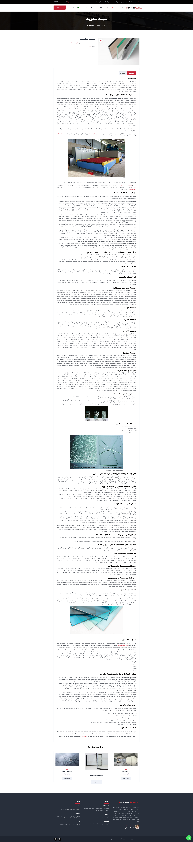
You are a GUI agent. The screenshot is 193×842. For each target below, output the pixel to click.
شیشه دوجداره (76, 651)
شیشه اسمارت (126, 771)
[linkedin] (59, 839)
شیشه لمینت (91, 134)
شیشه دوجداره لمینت (96, 775)
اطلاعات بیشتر (126, 778)
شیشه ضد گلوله (67, 771)
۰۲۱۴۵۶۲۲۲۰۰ (59, 817)
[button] (101, 41)
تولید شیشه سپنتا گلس (126, 186)
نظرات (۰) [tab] (122, 73)
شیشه (90, 46)
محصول (98, 25)
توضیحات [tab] (131, 73)
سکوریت (120, 645)
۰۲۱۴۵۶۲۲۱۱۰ (63, 809)
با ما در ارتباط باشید (129, 828)
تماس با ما (83, 736)
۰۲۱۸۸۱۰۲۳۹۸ (132, 190)
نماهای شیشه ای (61, 134)
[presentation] (53, 769)
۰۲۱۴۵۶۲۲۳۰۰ (63, 824)
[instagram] (55, 839)
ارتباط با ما (59, 7)
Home (103, 25)
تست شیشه (125, 645)
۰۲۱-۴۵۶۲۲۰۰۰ (57, 2)
